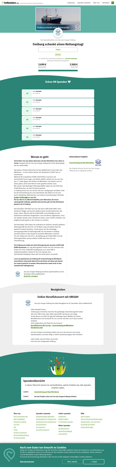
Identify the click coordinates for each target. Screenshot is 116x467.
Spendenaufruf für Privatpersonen (46, 422)
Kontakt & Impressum (20, 432)
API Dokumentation (19, 438)
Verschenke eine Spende (88, 424)
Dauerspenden (62, 434)
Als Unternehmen (41, 424)
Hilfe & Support (85, 416)
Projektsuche (62, 416)
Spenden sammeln (84, 3)
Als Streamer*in (40, 427)
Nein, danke (72, 462)
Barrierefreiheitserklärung (21, 435)
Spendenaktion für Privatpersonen (46, 419)
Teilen (58, 50)
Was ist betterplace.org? (21, 416)
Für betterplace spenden (65, 422)
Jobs (15, 427)
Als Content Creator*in (42, 430)
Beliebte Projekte (63, 419)
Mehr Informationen (27, 462)
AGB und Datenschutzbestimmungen (91, 419)
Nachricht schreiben (31, 276)
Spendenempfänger (71, 58)
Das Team (16, 424)
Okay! (94, 462)
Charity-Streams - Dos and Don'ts (90, 422)
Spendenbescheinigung (65, 431)
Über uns (96, 3)
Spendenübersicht (63, 428)
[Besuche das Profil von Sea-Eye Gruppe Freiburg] (58, 32)
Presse (15, 430)
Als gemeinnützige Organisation (45, 416)
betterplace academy (20, 422)
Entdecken (71, 3)
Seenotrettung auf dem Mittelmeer (81, 163)
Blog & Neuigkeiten (19, 419)
